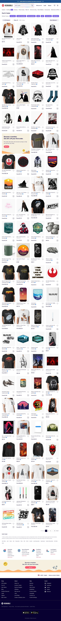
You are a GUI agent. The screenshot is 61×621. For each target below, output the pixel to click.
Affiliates (17, 589)
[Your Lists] (54, 5)
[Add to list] (13, 39)
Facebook (49, 585)
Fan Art (3, 585)
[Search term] (32, 5)
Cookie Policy (32, 606)
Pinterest (49, 591)
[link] (13, 16)
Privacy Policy (11, 606)
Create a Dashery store (20, 597)
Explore (3, 9)
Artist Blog (17, 595)
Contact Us (32, 595)
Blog (2, 589)
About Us (17, 583)
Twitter (48, 587)
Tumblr (48, 589)
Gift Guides (4, 583)
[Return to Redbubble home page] (7, 5)
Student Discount (5, 591)
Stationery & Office (55, 9)
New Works (4, 587)
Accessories (47, 9)
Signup (3, 595)
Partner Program (18, 587)
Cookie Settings (33, 597)
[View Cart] (57, 5)
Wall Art (27, 9)
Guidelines (32, 589)
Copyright (32, 593)
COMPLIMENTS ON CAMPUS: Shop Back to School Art (30, 1)
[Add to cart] (28, 42)
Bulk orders (4, 597)
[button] (30, 1)
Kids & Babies (40, 9)
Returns (31, 585)
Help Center (32, 587)
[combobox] (24, 5)
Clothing (9, 9)
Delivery (31, 583)
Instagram (49, 583)
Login (2, 593)
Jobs (16, 593)
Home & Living (33, 9)
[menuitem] (3, 9)
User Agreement (4, 606)
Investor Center (18, 585)
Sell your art (17, 591)
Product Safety (33, 591)
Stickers (16, 9)
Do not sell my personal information (22, 606)
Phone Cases (21, 9)
